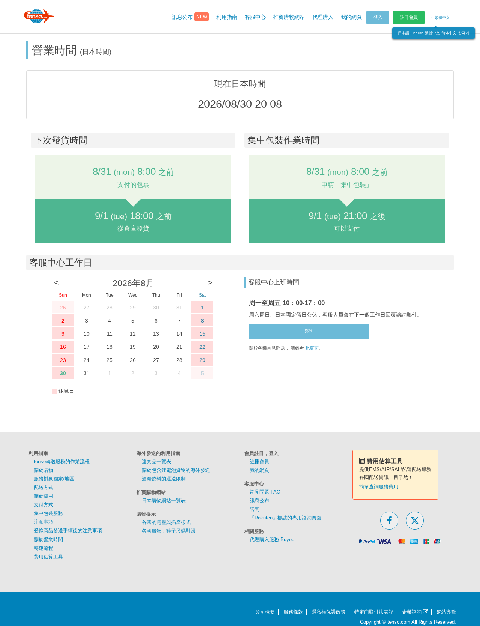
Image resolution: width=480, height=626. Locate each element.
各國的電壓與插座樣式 (166, 522)
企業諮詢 (412, 612)
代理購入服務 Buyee (272, 539)
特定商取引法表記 (373, 612)
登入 (378, 17)
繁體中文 (432, 33)
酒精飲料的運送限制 (164, 479)
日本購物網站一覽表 (164, 500)
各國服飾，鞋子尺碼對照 (168, 531)
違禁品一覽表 (156, 461)
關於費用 (43, 496)
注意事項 (43, 522)
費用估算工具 (48, 557)
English (417, 33)
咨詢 (309, 331)
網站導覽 (446, 612)
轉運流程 (43, 548)
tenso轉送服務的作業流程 (62, 461)
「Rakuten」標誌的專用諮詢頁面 (285, 518)
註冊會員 (409, 17)
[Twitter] (415, 521)
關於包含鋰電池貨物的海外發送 (176, 470)
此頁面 (312, 348)
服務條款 (293, 612)
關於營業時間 (48, 539)
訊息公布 (259, 500)
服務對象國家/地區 (54, 479)
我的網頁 (259, 470)
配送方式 (43, 487)
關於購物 (43, 470)
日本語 (403, 33)
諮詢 (255, 509)
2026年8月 (133, 283)
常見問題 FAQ (265, 492)
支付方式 (43, 504)
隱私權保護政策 (329, 612)
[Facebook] (389, 521)
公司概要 (265, 612)
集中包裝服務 (48, 513)
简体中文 (448, 33)
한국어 (463, 33)
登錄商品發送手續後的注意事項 (68, 530)
